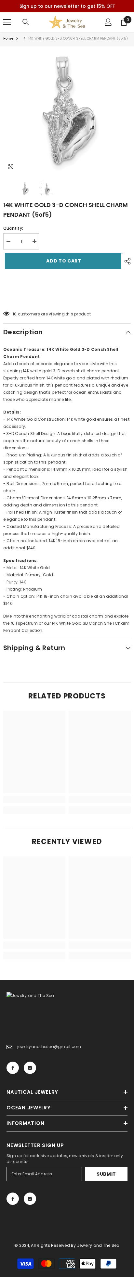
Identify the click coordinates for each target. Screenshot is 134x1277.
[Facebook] (13, 1068)
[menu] (7, 22)
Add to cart (62, 261)
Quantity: (13, 228)
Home (8, 38)
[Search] (26, 22)
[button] (67, 297)
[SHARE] (126, 261)
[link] (34, 799)
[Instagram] (30, 1068)
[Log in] (108, 22)
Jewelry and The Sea (98, 1245)
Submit (106, 1174)
